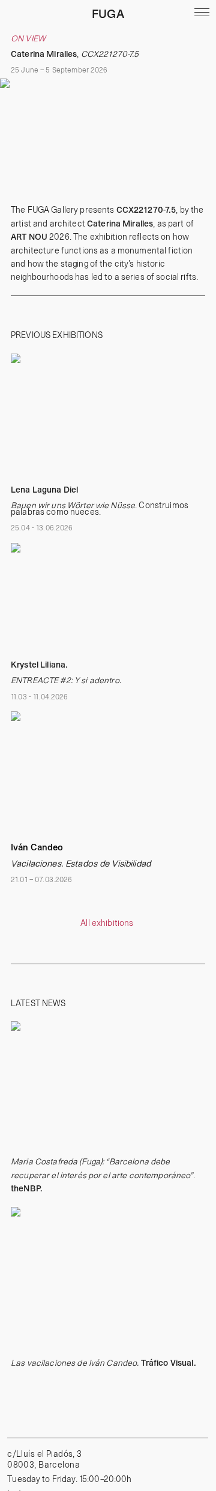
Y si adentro (96, 681)
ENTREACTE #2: (42, 681)
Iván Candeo (38, 847)
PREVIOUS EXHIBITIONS (57, 335)
